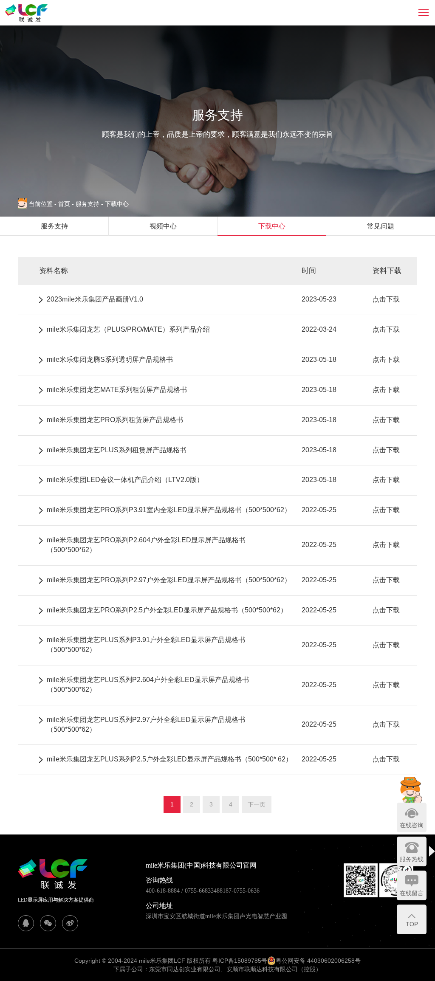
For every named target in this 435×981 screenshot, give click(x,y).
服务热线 (412, 859)
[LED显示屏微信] (48, 923)
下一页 (257, 804)
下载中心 (117, 203)
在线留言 (412, 893)
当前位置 (42, 203)
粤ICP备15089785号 (239, 960)
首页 (65, 203)
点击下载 (386, 299)
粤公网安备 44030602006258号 (318, 960)
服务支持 (89, 203)
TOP (412, 924)
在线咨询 (412, 825)
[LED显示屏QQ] (26, 923)
